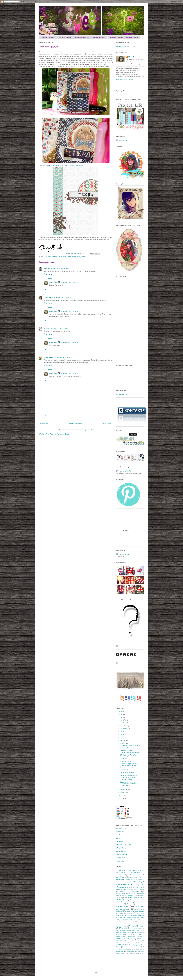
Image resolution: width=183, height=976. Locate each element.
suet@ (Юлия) (49, 357)
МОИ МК (138, 898)
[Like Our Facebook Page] (127, 700)
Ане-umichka (57, 165)
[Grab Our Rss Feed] (122, 700)
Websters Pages (121, 854)
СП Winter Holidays (136, 932)
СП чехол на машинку (136, 928)
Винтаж (140, 879)
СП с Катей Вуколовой (136, 926)
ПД (141, 909)
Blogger (95, 972)
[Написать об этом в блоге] (93, 254)
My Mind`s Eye (121, 828)
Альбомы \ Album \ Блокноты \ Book (124, 37)
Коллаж (141, 889)
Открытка (62, 256)
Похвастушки (139, 911)
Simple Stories (121, 851)
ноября (123, 723)
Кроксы (128, 893)
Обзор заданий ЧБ (82, 37)
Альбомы (120, 877)
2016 (121, 712)
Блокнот (119, 879)
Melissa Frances (121, 848)
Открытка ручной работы (76, 256)
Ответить (48, 274)
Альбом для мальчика (135, 875)
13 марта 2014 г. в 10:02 (69, 311)
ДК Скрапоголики (51, 256)
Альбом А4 (125, 872)
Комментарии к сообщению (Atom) (81, 430)
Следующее (44, 423)
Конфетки (134, 891)
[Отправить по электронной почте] (91, 254)
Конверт (122, 891)
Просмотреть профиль (124, 79)
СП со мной (123, 928)
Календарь (133, 889)
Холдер (140, 936)
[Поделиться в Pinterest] (99, 254)
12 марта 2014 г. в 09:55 (62, 297)
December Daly (138, 949)
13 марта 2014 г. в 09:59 (69, 282)
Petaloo (131, 953)
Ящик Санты (131, 942)
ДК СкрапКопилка (130, 883)
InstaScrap (130, 951)
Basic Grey (120, 831)
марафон (132, 895)
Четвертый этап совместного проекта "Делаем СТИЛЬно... (129, 763)
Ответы (49, 278)
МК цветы (128, 898)
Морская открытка (136, 900)
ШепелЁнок (75, 253)
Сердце (129, 913)
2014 (121, 717)
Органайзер (139, 904)
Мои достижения (65, 37)
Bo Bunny (119, 835)
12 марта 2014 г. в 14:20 (59, 328)
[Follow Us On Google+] (138, 700)
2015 (121, 714)
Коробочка (119, 893)
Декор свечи (120, 882)
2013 (121, 796)
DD (130, 949)
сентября (124, 729)
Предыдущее (106, 423)
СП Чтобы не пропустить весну (127, 930)
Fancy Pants (120, 858)
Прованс (121, 913)
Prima (118, 838)
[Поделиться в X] (95, 254)
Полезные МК (128, 911)
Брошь (128, 879)
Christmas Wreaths (121, 949)
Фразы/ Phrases (99, 37)
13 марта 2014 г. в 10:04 (69, 373)
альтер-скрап (132, 877)
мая (122, 737)
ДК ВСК (132, 882)
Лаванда (123, 895)
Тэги (139, 934)
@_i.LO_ (47, 328)
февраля (124, 789)
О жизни (129, 904)
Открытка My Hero (127, 772)
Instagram (119, 951)
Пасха (136, 909)
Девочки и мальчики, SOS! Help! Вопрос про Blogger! (130, 751)
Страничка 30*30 (124, 934)
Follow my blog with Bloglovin (126, 46)
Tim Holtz (119, 841)
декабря (124, 720)
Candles (140, 942)
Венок (133, 879)
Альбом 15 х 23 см (123, 870)
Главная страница (47, 37)
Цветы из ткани (124, 939)
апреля (123, 740)
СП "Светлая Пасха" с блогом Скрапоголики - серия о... (129, 756)
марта (123, 743)
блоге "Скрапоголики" (78, 165)
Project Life (138, 953)
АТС (141, 877)
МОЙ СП (120, 900)
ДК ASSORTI (136, 887)
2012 (121, 798)
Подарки (119, 911)
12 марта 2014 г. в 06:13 (60, 268)
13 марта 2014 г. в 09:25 (63, 357)
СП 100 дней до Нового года (129, 917)
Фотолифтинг (120, 936)
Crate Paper (120, 861)
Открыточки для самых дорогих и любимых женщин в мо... (128, 777)
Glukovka (47, 268)
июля (123, 731)
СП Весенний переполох (133, 924)
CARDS (118, 945)
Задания (125, 889)
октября (124, 726)
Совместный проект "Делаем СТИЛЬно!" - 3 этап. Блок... (129, 783)
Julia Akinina (48, 297)
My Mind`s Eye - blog (123, 845)
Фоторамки (131, 936)
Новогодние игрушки (123, 902)
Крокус (134, 893)
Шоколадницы (132, 940)
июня (123, 734)
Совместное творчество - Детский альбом (130, 914)
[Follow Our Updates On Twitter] (133, 700)
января (123, 792)
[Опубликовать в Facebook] (97, 254)
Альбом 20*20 (138, 870)
